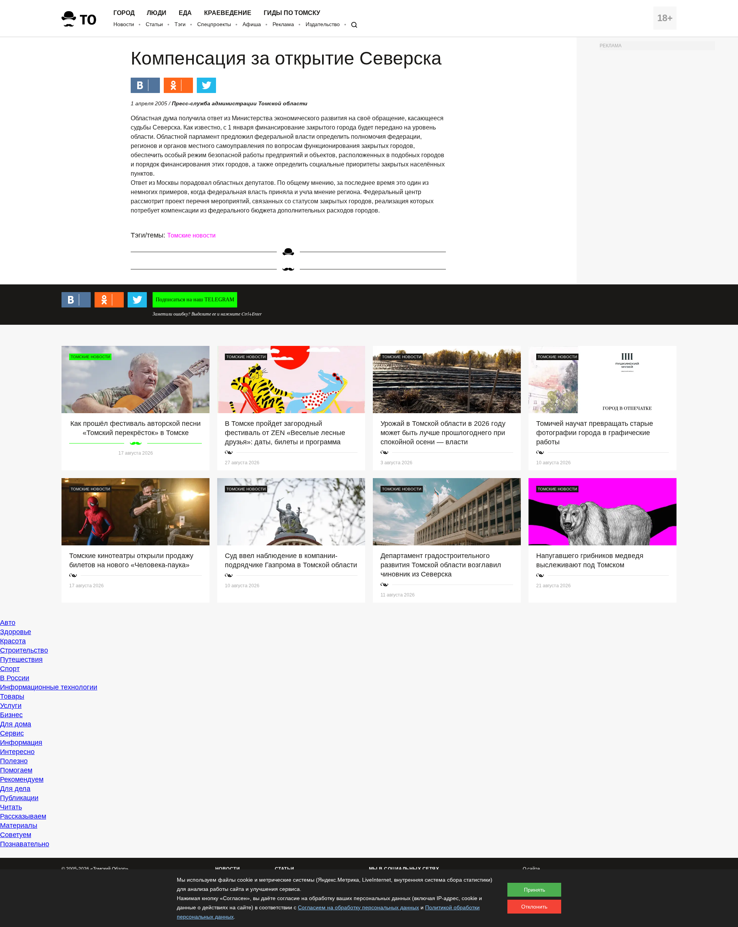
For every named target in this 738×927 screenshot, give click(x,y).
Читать (11, 807)
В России (14, 678)
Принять (534, 890)
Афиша (252, 24)
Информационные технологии (48, 687)
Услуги (11, 705)
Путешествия (21, 659)
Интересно (17, 752)
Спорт (10, 669)
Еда (185, 13)
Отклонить (534, 907)
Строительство (24, 650)
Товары (12, 696)
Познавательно (24, 844)
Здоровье (15, 632)
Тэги (180, 24)
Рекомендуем (21, 779)
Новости (123, 24)
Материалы (18, 825)
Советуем (15, 835)
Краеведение (227, 13)
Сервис (12, 733)
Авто (7, 622)
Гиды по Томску (292, 13)
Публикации (19, 798)
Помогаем (16, 770)
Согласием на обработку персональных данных (358, 907)
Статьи (154, 24)
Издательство (323, 24)
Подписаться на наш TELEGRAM (195, 299)
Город (124, 13)
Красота (13, 641)
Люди (156, 13)
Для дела (15, 788)
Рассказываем (23, 816)
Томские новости (191, 235)
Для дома (15, 724)
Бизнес (11, 715)
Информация (21, 742)
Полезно (14, 761)
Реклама (283, 24)
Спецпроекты (214, 24)
